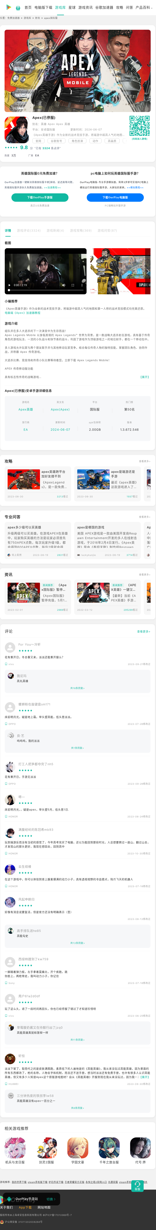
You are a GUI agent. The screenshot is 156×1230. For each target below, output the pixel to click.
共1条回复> (77, 748)
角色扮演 (77, 140)
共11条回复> (78, 1039)
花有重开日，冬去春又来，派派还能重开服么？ (35, 657)
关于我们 (6, 1207)
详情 (8, 230)
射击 (37, 18)
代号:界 (140, 1162)
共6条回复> (77, 1108)
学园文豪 (77, 1162)
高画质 (112, 140)
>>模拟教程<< (135, 187)
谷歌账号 (56, 140)
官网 (38, 140)
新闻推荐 (48, 585)
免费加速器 (13, 18)
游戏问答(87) (107, 230)
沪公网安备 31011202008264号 (24, 1221)
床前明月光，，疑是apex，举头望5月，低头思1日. (37, 809)
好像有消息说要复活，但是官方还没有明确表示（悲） (39, 912)
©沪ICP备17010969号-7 (57, 1215)
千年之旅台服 (109, 1162)
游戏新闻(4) (55, 230)
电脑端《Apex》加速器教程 (23, 312)
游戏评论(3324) (29, 230)
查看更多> (145, 461)
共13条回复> (77, 943)
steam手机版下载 (38, 1182)
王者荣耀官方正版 (74, 1182)
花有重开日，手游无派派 (20, 776)
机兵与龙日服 (15, 1162)
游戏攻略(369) (81, 230)
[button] (124, 141)
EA (26, 429)
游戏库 (27, 18)
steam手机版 (126, 1182)
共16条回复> (77, 688)
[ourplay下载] (16, 8)
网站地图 (44, 1207)
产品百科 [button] (143, 8)
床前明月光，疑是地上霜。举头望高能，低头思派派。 (39, 717)
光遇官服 (113, 1182)
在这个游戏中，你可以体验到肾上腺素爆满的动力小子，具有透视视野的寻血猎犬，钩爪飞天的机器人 (69, 879)
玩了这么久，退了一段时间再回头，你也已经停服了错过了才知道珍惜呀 (50, 1008)
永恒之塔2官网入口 (96, 1182)
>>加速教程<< (52, 187)
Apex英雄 (25, 409)
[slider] (11, 148)
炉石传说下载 (56, 1182)
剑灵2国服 (46, 1162)
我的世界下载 (19, 1182)
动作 (95, 140)
